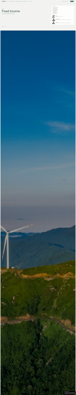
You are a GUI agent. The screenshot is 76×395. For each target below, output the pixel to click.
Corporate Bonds (55, 10)
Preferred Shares (55, 13)
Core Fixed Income (55, 8)
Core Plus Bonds (55, 11)
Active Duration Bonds (55, 7)
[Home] (4, 1)
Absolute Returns (55, 12)
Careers (32, 1)
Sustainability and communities (19, 1)
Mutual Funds (64, 1)
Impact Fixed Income (55, 9)
